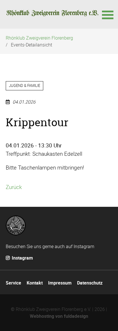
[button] (107, 14)
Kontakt (35, 283)
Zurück (14, 187)
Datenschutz (90, 283)
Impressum (60, 283)
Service (13, 283)
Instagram (22, 258)
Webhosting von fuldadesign (59, 316)
